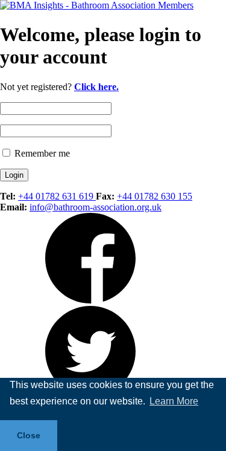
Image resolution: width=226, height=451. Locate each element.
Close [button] (28, 435)
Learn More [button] (173, 401)
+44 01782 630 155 (154, 196)
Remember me (41, 153)
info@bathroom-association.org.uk (96, 207)
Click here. (96, 87)
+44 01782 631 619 (57, 196)
